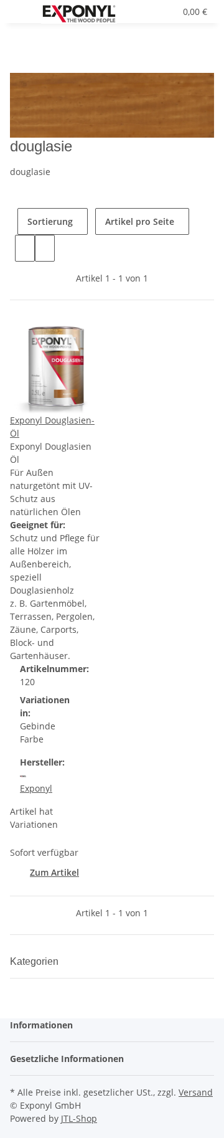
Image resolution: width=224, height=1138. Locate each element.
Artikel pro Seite (139, 221)
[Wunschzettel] (166, 11)
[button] (152, 11)
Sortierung (50, 221)
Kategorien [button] (35, 961)
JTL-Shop (79, 1118)
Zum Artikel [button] (54, 872)
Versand (196, 1092)
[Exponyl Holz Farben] (79, 14)
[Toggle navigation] (25, 14)
